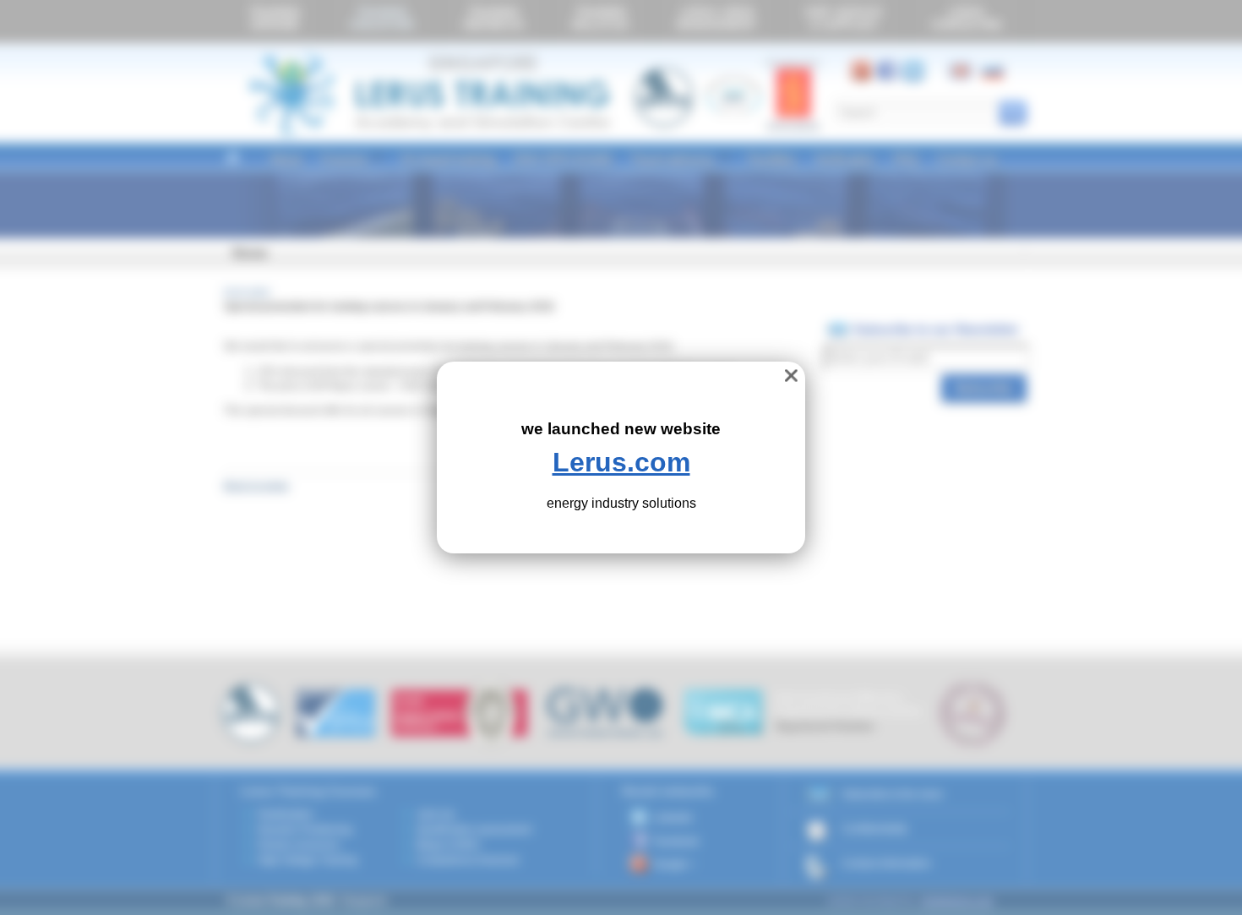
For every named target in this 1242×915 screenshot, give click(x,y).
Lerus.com (621, 462)
